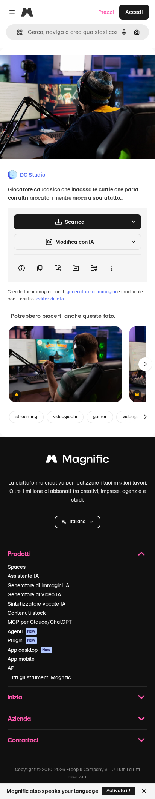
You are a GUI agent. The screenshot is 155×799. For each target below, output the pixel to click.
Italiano (77, 522)
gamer (100, 417)
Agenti (21, 631)
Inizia (15, 697)
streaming (26, 417)
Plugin (21, 640)
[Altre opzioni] (111, 268)
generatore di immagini (91, 292)
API (12, 668)
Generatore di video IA (34, 594)
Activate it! (118, 791)
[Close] (144, 791)
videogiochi (65, 417)
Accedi (134, 12)
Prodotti (19, 553)
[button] (77, 522)
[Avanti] (145, 364)
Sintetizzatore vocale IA (36, 603)
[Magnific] (77, 460)
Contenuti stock (27, 613)
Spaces (17, 566)
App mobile (21, 659)
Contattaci (23, 740)
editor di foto (50, 299)
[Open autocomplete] (16, 32)
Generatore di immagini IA (38, 585)
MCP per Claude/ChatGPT (40, 622)
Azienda (19, 718)
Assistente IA (23, 576)
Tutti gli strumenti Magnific (39, 677)
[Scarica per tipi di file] (133, 221)
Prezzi (106, 12)
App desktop (29, 650)
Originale (50, 64)
